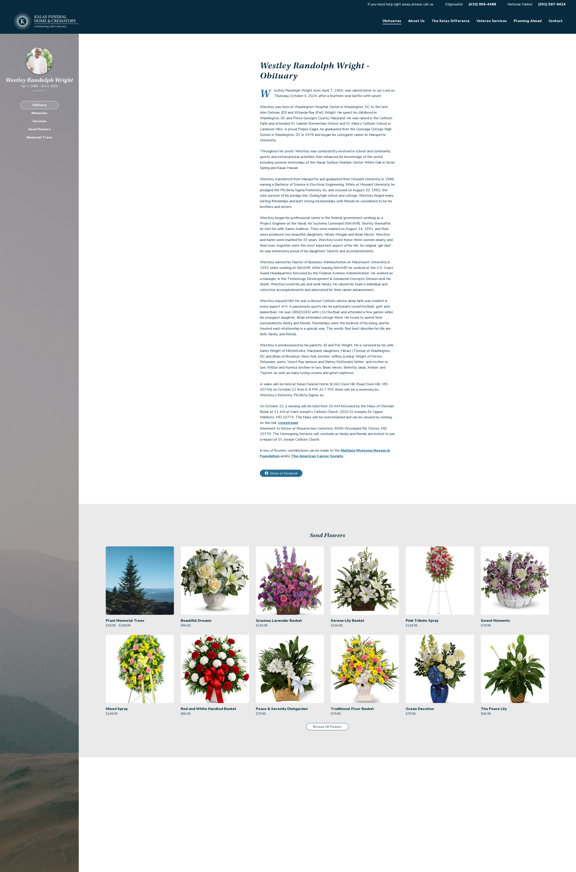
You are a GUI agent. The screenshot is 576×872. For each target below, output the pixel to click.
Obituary (39, 105)
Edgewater (454, 4)
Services (39, 121)
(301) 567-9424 (552, 4)
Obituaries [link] (391, 21)
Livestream (288, 422)
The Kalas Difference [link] (451, 21)
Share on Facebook (284, 473)
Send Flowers (39, 129)
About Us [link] (416, 21)
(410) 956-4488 (482, 4)
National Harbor (520, 4)
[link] (140, 587)
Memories (39, 113)
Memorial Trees (39, 137)
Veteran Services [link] (492, 21)
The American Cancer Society (317, 456)
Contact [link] (556, 21)
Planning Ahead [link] (528, 21)
